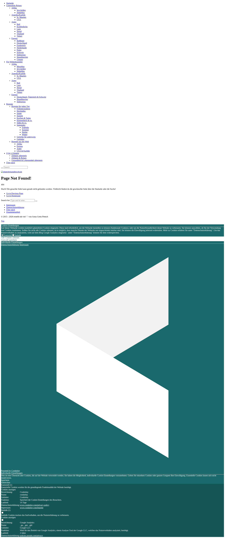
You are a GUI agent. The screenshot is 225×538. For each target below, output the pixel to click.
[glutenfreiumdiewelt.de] (11, 172)
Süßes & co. (22, 123)
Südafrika (21, 12)
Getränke (20, 139)
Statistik (17, 235)
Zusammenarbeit (13, 212)
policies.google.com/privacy (31, 535)
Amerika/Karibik (18, 15)
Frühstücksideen (23, 109)
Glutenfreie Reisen (14, 5)
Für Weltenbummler (14, 62)
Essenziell (8, 235)
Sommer (25, 130)
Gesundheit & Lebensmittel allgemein (26, 160)
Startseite (10, 3)
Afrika (14, 8)
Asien (13, 22)
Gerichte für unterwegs (26, 137)
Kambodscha (22, 27)
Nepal (19, 31)
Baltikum (20, 41)
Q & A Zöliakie (12, 153)
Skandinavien (22, 57)
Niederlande (22, 48)
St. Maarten (21, 17)
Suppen (20, 116)
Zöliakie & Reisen (18, 158)
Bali (18, 24)
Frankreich (21, 45)
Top (2, 221)
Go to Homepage (13, 196)
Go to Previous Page (14, 193)
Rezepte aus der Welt (20, 141)
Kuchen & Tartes (24, 118)
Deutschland (22, 43)
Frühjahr (25, 127)
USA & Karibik (23, 151)
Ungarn (20, 59)
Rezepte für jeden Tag (20, 106)
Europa (14, 38)
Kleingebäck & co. (24, 120)
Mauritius (20, 66)
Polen (19, 50)
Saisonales (21, 125)
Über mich (10, 163)
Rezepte (9, 104)
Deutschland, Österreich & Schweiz (31, 97)
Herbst (24, 132)
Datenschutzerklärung (15, 207)
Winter (24, 134)
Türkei (19, 36)
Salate (19, 113)
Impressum (10, 205)
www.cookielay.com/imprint (31, 508)
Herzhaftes (21, 111)
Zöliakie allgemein (19, 156)
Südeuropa (21, 55)
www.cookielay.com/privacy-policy (34, 505)
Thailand (20, 34)
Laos (19, 29)
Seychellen (21, 10)
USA (19, 20)
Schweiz (20, 52)
